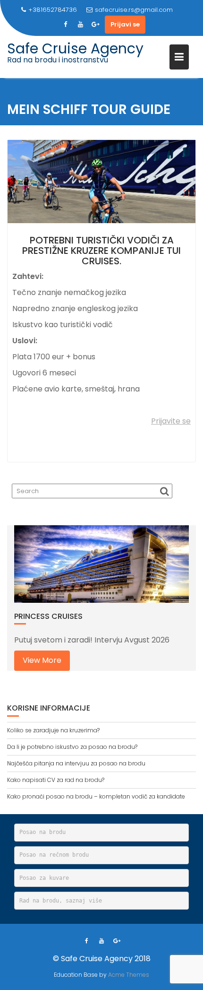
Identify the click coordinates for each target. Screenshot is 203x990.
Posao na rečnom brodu (54, 854)
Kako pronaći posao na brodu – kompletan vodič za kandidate (96, 796)
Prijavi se (125, 24)
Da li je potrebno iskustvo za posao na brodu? (72, 747)
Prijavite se (171, 421)
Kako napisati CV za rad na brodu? (55, 780)
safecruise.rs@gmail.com (134, 9)
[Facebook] (65, 24)
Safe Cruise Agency (75, 48)
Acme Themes (128, 975)
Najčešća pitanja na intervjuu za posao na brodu (76, 763)
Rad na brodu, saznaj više (60, 900)
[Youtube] (80, 24)
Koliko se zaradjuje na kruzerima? (53, 730)
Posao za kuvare (44, 878)
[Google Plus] (95, 24)
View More (42, 660)
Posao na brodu (42, 832)
